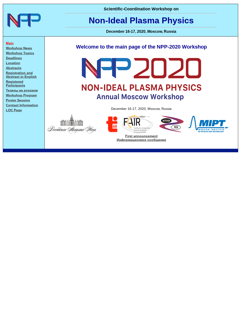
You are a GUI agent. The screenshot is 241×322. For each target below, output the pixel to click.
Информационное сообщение (141, 140)
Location (13, 63)
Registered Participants (15, 83)
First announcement (141, 136)
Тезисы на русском (22, 90)
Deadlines (14, 58)
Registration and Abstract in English (21, 74)
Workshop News (19, 48)
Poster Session (18, 100)
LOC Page (14, 110)
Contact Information (22, 105)
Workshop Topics (20, 53)
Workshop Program (21, 95)
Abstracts (13, 68)
